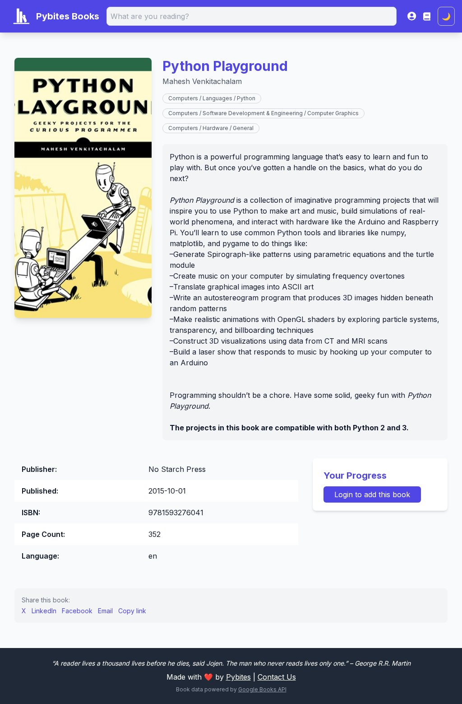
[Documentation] (427, 16)
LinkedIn (44, 611)
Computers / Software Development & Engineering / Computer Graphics (263, 113)
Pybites (238, 676)
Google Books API (262, 689)
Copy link (132, 611)
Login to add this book (372, 494)
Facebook (77, 611)
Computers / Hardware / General (211, 128)
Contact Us (277, 676)
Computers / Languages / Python (211, 98)
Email (105, 611)
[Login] (412, 16)
